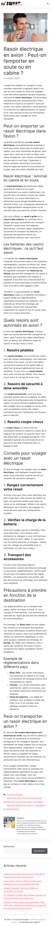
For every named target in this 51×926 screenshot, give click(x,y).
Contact (14, 922)
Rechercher (9, 846)
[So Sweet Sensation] (12, 3)
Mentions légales (38, 919)
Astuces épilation (15, 794)
